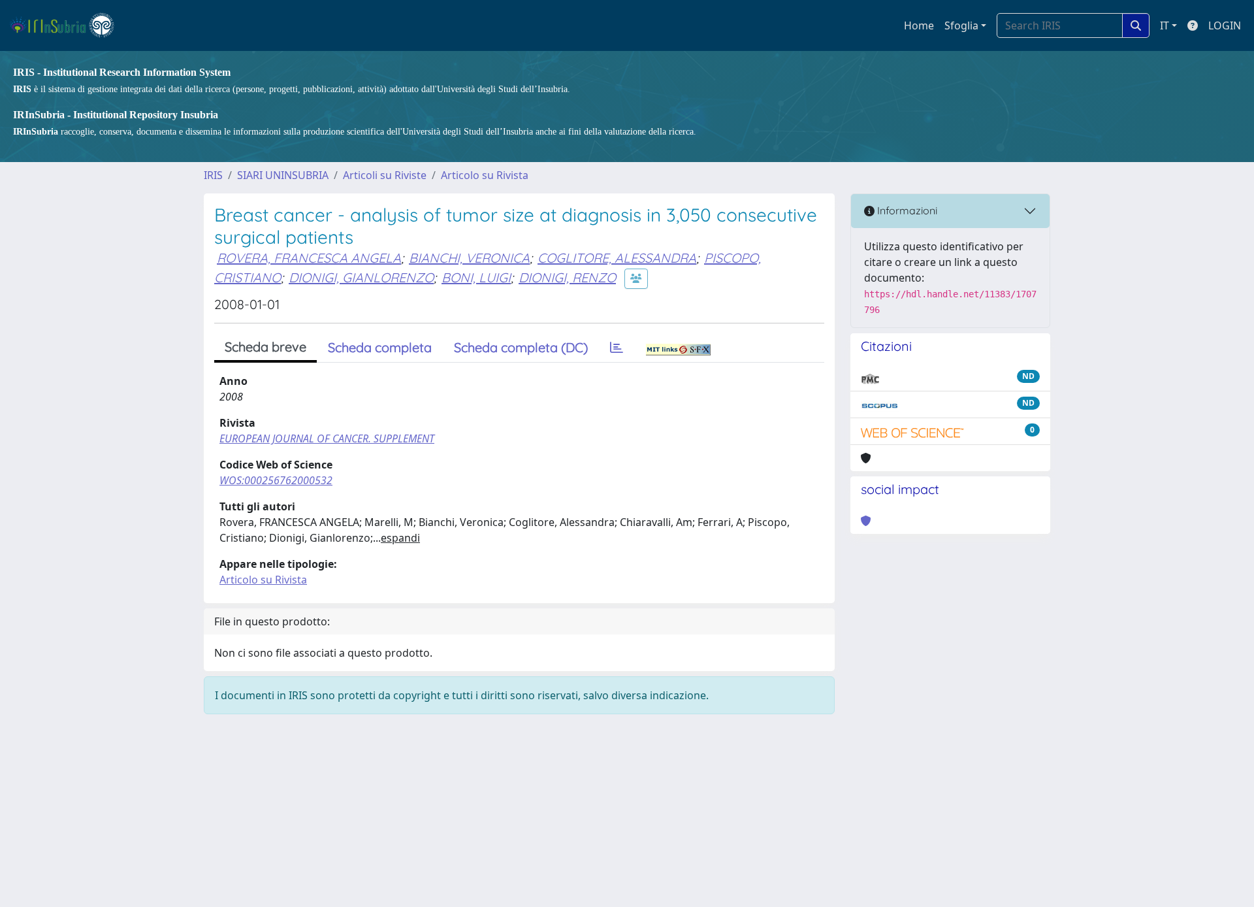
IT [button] (1164, 25)
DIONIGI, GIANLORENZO (361, 277)
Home (919, 25)
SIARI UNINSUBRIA (283, 175)
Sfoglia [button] (961, 25)
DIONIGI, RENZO (567, 277)
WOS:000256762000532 (275, 480)
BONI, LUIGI (476, 277)
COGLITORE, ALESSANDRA (617, 258)
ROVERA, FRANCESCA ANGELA (309, 258)
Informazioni (906, 210)
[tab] (616, 347)
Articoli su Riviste (384, 175)
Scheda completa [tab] (380, 347)
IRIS (213, 175)
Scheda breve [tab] (265, 346)
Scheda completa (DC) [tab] (521, 347)
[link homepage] (67, 25)
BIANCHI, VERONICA (469, 258)
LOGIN (1224, 25)
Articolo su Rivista (484, 175)
